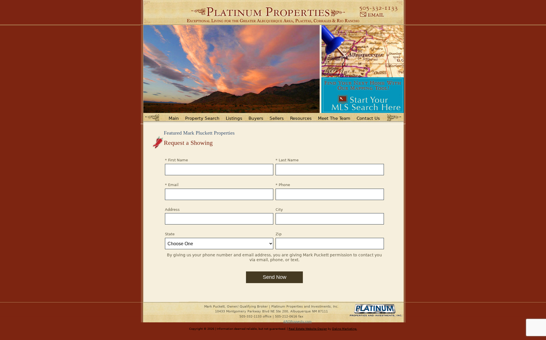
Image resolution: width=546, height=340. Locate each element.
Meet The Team (334, 118)
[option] (231, 69)
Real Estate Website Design (308, 328)
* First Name (176, 160)
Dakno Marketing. (344, 328)
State (170, 234)
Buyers (256, 118)
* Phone (283, 185)
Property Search (202, 118)
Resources (301, 118)
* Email (172, 185)
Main (174, 118)
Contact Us (368, 118)
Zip (279, 234)
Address (172, 209)
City (279, 209)
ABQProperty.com (297, 321)
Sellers (277, 118)
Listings (234, 118)
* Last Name (287, 160)
